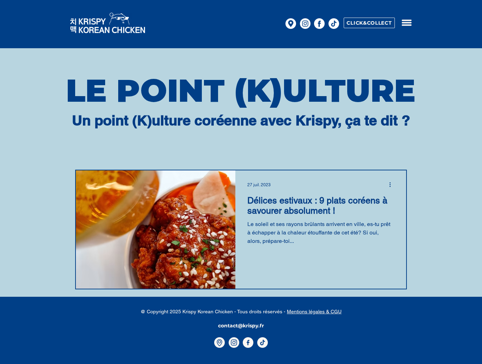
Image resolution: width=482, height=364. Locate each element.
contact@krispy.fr (241, 325)
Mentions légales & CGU (314, 311)
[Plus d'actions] (392, 185)
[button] (406, 23)
